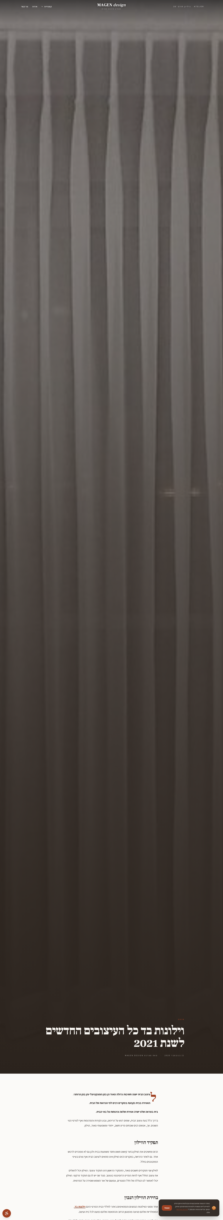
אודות (34, 6)
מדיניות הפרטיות (182, 1209)
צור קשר (24, 6)
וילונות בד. (79, 1206)
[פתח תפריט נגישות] (6, 1213)
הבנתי (166, 1208)
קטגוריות (48, 6)
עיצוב (181, 1019)
